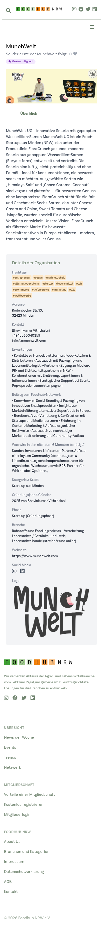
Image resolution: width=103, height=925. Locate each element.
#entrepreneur (21, 278)
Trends (10, 757)
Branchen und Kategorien (27, 851)
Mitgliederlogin (17, 814)
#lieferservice (40, 290)
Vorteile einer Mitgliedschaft (29, 794)
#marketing (59, 290)
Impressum (14, 861)
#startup (47, 284)
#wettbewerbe (22, 296)
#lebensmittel (64, 284)
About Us (12, 841)
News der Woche (19, 737)
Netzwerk (12, 767)
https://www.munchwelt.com (35, 556)
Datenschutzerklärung (24, 871)
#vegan (38, 278)
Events (10, 747)
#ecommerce (21, 290)
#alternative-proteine (26, 284)
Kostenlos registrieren (24, 804)
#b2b (72, 290)
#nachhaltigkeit (55, 278)
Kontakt (11, 891)
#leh (79, 284)
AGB (8, 881)
